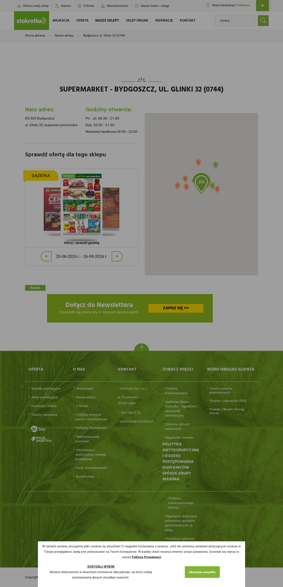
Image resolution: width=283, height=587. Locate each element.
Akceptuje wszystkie (202, 572)
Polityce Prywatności (146, 557)
